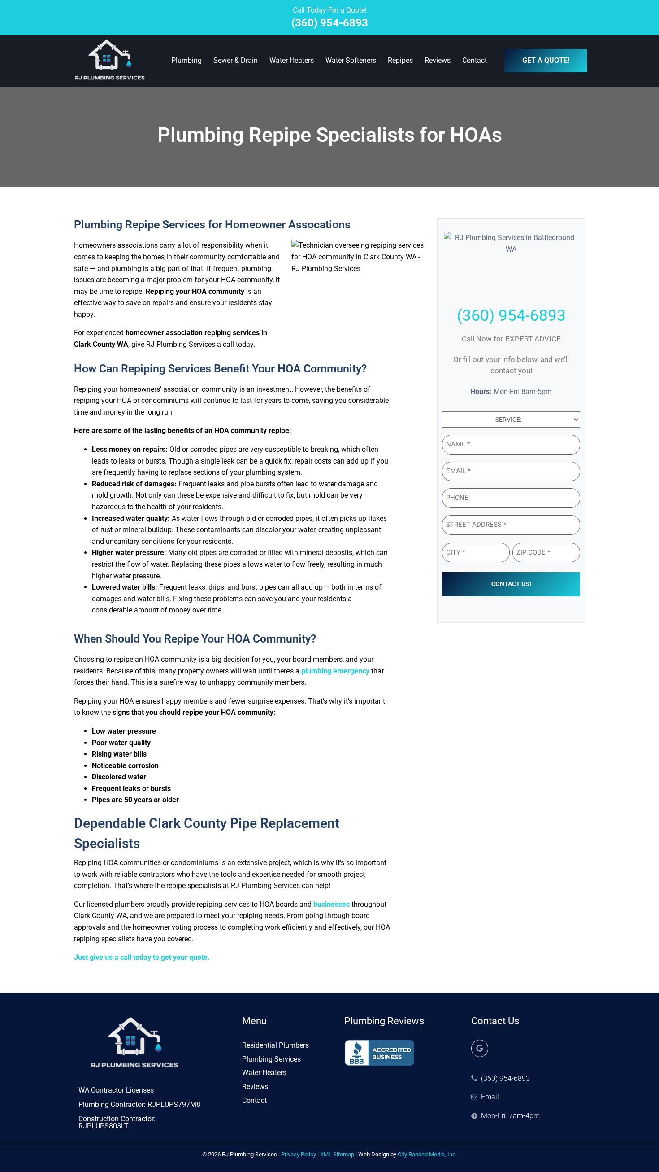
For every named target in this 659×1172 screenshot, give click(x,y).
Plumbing (186, 60)
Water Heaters (291, 60)
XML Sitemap (337, 1154)
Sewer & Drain (235, 60)
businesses (331, 904)
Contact (474, 60)
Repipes (400, 60)
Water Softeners (350, 60)
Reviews (438, 60)
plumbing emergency (335, 671)
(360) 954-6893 (329, 23)
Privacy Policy (298, 1154)
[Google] (479, 1048)
